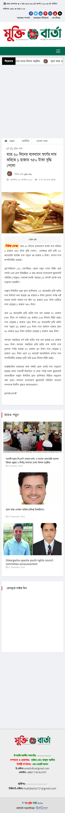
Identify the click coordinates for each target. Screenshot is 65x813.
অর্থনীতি (25, 141)
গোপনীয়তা (56, 18)
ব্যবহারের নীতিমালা (40, 18)
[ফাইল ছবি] (32, 213)
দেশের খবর (42, 141)
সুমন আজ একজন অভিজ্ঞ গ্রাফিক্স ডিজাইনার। (25, 509)
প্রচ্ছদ (12, 141)
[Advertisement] (32, 101)
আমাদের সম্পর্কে (23, 18)
